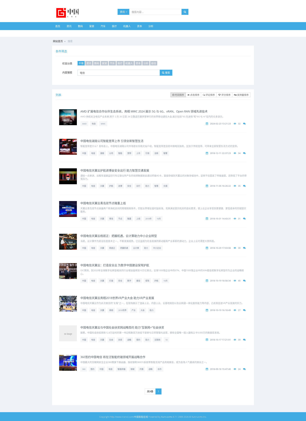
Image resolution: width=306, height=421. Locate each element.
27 (239, 310)
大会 (142, 310)
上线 (138, 218)
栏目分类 (67, 63)
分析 (150, 26)
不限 (81, 63)
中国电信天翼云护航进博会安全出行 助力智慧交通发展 (114, 170)
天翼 (102, 186)
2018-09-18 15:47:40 (220, 369)
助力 (147, 186)
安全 (129, 186)
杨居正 (112, 248)
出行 (138, 186)
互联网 (157, 339)
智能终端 (121, 369)
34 (239, 153)
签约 (138, 339)
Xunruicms (166, 416)
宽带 (129, 153)
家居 (91, 26)
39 (239, 339)
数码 (80, 26)
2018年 (148, 218)
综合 (153, 63)
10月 (159, 218)
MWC (103, 123)
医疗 (114, 26)
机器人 (127, 26)
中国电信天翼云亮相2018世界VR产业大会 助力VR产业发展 (117, 298)
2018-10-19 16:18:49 (220, 310)
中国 (84, 153)
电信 (94, 123)
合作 (160, 369)
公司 (111, 153)
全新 (156, 153)
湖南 (102, 153)
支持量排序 (243, 94)
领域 (132, 369)
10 (166, 339)
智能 (120, 153)
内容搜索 (67, 72)
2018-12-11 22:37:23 (220, 153)
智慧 (165, 153)
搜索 (167, 72)
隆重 (129, 218)
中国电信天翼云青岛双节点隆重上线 (103, 203)
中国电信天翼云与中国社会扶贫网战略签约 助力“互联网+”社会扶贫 (122, 327)
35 (239, 185)
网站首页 (58, 41)
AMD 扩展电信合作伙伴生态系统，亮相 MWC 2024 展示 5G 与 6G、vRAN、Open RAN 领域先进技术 (144, 111)
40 (239, 280)
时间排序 (179, 94)
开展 (141, 369)
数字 (129, 280)
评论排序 (210, 94)
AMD (84, 123)
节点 (120, 218)
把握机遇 (124, 248)
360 (83, 369)
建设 (138, 280)
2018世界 (122, 310)
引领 (147, 153)
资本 (139, 26)
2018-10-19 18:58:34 (220, 280)
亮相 (111, 310)
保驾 (147, 280)
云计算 (136, 248)
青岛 (111, 218)
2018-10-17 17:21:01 (220, 339)
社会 (111, 339)
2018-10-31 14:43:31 (220, 218)
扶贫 (120, 339)
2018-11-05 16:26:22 (220, 185)
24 (239, 369)
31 (239, 218)
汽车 (103, 26)
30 (239, 247)
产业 (133, 310)
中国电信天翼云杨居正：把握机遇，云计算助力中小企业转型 (118, 236)
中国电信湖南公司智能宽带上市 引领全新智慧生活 (111, 141)
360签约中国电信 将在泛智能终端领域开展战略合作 (112, 357)
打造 (111, 280)
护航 (111, 186)
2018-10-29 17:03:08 (220, 247)
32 (239, 123)
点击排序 (194, 94)
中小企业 (157, 248)
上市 (138, 153)
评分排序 (226, 94)
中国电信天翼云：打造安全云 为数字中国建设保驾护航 (114, 265)
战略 (129, 339)
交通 (165, 186)
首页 (57, 26)
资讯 (123, 11)
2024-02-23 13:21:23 (220, 123)
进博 (120, 186)
